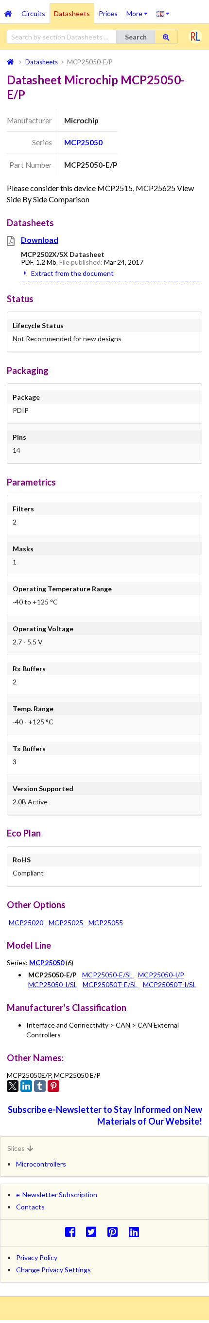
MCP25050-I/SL (52, 984)
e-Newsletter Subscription (56, 1194)
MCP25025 (66, 922)
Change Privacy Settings (53, 1269)
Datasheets (72, 13)
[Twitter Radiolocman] (94, 1232)
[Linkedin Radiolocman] (136, 1232)
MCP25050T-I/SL (169, 984)
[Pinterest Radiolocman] (115, 1232)
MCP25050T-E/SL (110, 984)
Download (39, 239)
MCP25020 (26, 922)
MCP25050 (83, 142)
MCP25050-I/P (161, 975)
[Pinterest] (53, 1086)
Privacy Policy (36, 1257)
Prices (108, 13)
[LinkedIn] (26, 1086)
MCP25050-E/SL (107, 975)
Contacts (30, 1207)
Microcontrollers (41, 1164)
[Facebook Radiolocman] (72, 1232)
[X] (12, 1086)
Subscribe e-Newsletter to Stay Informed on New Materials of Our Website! (105, 1115)
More (139, 10)
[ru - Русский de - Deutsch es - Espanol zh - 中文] (163, 13)
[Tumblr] (40, 1086)
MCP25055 (105, 922)
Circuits (33, 13)
